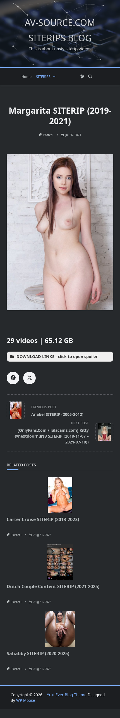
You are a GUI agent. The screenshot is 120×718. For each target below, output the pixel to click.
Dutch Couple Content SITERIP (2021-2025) (53, 586)
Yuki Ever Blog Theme (67, 694)
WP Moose (25, 700)
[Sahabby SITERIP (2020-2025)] (60, 629)
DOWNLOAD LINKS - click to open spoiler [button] (57, 356)
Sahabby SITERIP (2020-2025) (38, 653)
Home (26, 76)
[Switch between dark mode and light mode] (82, 76)
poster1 (48, 135)
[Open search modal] (90, 76)
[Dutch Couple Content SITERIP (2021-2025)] (60, 562)
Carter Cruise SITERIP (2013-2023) (43, 519)
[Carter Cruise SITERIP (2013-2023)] (60, 495)
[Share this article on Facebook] (13, 378)
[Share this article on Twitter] (29, 378)
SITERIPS (43, 76)
